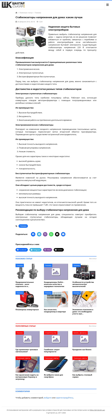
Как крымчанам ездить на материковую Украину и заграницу (27, 377)
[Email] (63, 234)
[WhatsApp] (51, 234)
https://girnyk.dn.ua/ (97, 410)
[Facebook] (33, 234)
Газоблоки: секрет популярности (52, 351)
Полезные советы (23, 358)
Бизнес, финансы (80, 333)
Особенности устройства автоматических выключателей (83, 284)
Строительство (50, 333)
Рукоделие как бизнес (82, 350)
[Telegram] (39, 234)
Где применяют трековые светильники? (27, 351)
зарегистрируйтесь (64, 397)
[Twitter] (57, 234)
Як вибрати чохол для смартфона (53, 376)
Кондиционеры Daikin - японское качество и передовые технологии (54, 284)
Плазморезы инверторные (27, 310)
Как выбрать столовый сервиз (82, 376)
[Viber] (45, 234)
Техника (23, 226)
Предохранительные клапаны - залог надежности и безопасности (25, 284)
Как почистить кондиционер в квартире (55, 311)
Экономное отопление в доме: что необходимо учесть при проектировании (82, 312)
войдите (48, 397)
